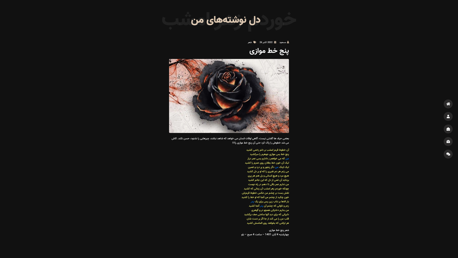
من (287, 159)
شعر (250, 42)
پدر (252, 202)
